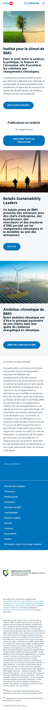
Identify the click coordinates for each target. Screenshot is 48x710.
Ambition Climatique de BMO (21, 345)
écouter (11, 246)
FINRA (36, 633)
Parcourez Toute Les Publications (24, 141)
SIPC (5, 635)
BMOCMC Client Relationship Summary (17, 610)
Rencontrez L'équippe (18, 105)
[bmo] (8, 3)
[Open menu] (43, 4)
